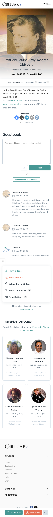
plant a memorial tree (12, 104)
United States (26, 330)
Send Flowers (16, 277)
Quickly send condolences (26, 179)
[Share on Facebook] (16, 117)
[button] (26, 456)
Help (7, 477)
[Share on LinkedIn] (27, 117)
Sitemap (8, 481)
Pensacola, (37, 327)
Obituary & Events (15, 82)
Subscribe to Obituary (20, 283)
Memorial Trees (11, 473)
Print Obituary (17, 297)
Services (8, 470)
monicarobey (26, 309)
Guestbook (41, 82)
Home (7, 462)
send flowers (17, 100)
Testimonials (10, 466)
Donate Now (35, 512)
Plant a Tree (16, 512)
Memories (30, 82)
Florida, (46, 327)
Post (40, 167)
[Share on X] (21, 117)
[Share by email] (32, 117)
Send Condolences (19, 290)
